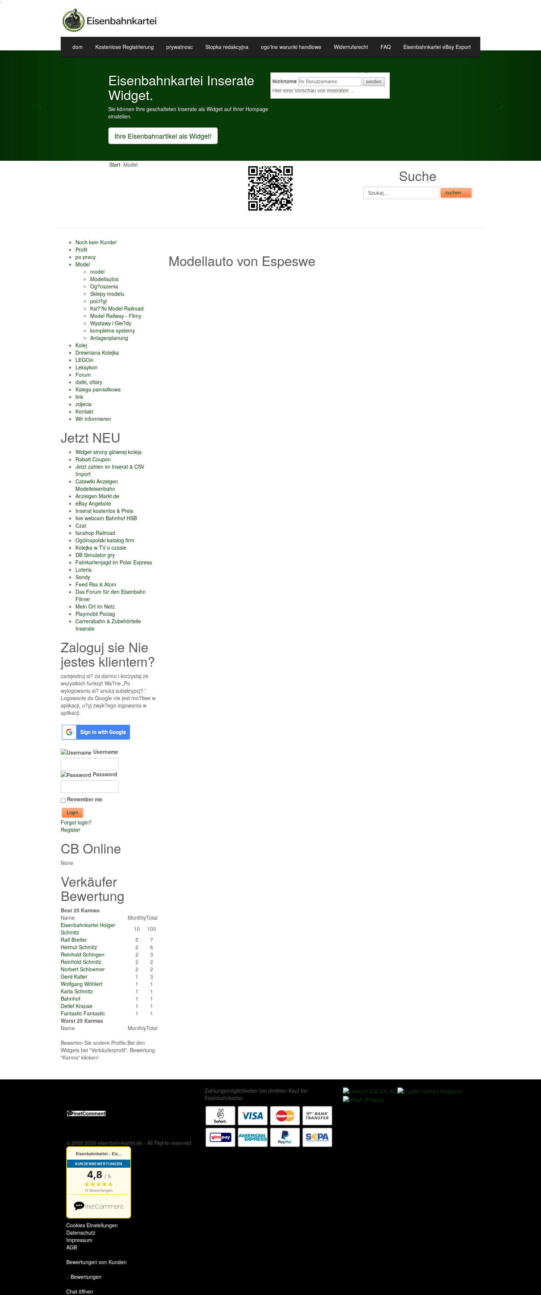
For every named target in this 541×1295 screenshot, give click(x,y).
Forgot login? (76, 822)
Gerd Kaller (74, 976)
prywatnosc (179, 46)
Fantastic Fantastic (83, 1013)
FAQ (386, 46)
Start (114, 164)
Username (105, 751)
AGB (71, 1247)
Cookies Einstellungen (92, 1225)
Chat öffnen (79, 1291)
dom (78, 46)
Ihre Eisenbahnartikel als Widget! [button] (163, 136)
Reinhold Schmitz (81, 961)
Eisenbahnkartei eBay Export (437, 46)
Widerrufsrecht (351, 46)
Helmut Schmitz (79, 947)
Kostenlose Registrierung (124, 46)
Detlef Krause (76, 1006)
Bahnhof (70, 998)
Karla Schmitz (77, 991)
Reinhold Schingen (83, 954)
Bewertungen (86, 1276)
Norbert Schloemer (83, 969)
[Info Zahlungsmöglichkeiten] (269, 1125)
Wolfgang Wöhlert (81, 983)
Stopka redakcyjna (226, 46)
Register (70, 829)
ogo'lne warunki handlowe (291, 46)
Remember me (84, 799)
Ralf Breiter (74, 939)
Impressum (79, 1239)
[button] (40, 105)
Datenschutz (80, 1232)
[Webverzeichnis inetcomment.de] (86, 1112)
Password (104, 774)
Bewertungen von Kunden (96, 1262)
